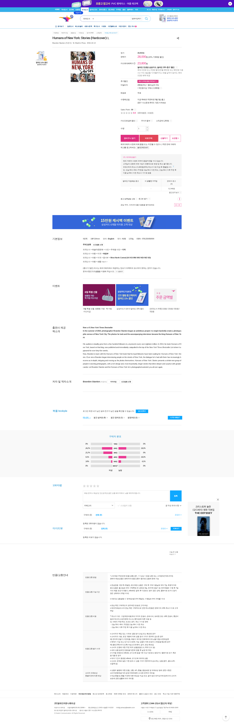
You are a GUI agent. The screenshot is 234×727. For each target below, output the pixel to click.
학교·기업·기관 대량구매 (171, 694)
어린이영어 (122, 26)
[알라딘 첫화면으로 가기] (67, 18)
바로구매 (148, 138)
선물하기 (164, 138)
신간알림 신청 (98, 245)
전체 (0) (99, 515)
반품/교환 (149, 576)
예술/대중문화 (97, 250)
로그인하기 (142, 411)
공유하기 (178, 38)
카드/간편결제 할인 (128, 121)
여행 (94, 254)
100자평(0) (141, 113)
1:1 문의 (150, 712)
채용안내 (65, 694)
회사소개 (57, 694)
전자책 (71, 9)
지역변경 (162, 103)
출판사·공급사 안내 (146, 694)
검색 (146, 19)
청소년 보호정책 (98, 694)
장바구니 (176, 9)
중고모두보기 (174, 192)
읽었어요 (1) (133, 418)
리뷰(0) (150, 113)
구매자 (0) (87, 515)
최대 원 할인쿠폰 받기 (147, 81)
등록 (176, 496)
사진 (107, 250)
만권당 (77, 9)
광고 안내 (157, 694)
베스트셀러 (79, 26)
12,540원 (171, 188)
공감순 (163, 528)
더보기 (104, 262)
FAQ (170, 712)
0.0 (134, 113)
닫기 (230, 3)
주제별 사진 (115, 250)
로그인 (149, 9)
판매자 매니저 (132, 694)
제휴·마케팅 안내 (120, 694)
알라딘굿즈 (93, 9)
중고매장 (111, 9)
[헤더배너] (169, 18)
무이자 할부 (145, 121)
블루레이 (130, 9)
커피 (136, 9)
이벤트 (104, 26)
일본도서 (70, 26)
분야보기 (61, 26)
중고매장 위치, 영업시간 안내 (161, 719)
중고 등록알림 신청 (128, 199)
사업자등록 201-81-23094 (76, 707)
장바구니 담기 (129, 138)
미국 (99, 254)
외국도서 (85, 10)
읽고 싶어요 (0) (100, 418)
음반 (124, 9)
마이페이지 (161, 9)
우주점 (118, 9)
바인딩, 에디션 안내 (110, 33)
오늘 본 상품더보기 (173, 553)
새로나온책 (88, 26)
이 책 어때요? (175, 417)
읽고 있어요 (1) (117, 418)
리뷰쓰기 (176, 528)
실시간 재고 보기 (142, 147)
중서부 (105, 258)
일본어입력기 (136, 19)
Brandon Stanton (58, 43)
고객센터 (169, 9)
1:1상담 (141, 576)
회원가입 (154, 9)
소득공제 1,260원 (162, 121)
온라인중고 (103, 9)
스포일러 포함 (126, 505)
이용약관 (73, 694)
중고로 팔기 (143, 199)
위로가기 (225, 717)
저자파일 (113, 382)
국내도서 (64, 9)
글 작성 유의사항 (172, 505)
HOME (57, 9)
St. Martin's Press (79, 43)
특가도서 (97, 26)
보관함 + (175, 138)
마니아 (86, 418)
